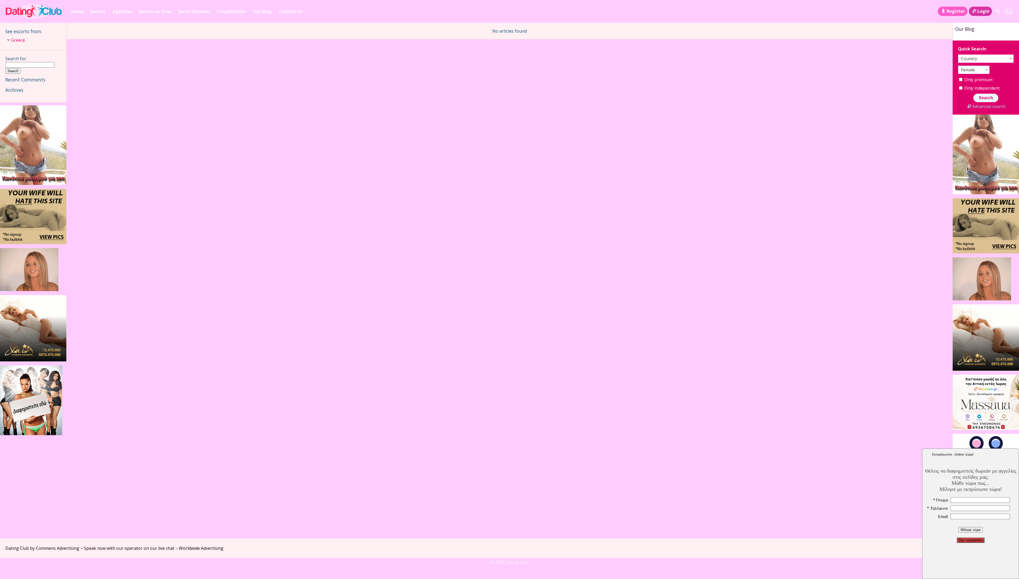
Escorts (98, 11)
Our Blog (262, 11)
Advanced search (988, 106)
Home (77, 11)
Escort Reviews (194, 11)
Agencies (122, 11)
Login (983, 11)
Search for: (16, 59)
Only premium (977, 80)
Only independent (981, 88)
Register (956, 11)
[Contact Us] (1009, 11)
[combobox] (986, 58)
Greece (18, 40)
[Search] (998, 11)
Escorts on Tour (155, 11)
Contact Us (290, 11)
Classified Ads (231, 11)
